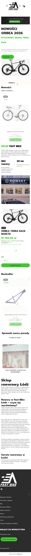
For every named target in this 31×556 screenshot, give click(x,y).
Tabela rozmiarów (5, 510)
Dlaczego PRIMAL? (5, 507)
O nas (1, 520)
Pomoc (2, 513)
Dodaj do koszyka (15, 265)
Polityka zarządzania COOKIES (9, 523)
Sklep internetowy (15, 554)
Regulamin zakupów (5, 497)
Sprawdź (6, 57)
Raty (1, 503)
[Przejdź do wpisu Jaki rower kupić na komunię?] (15, 356)
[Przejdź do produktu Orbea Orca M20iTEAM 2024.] (15, 112)
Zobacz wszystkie (6, 91)
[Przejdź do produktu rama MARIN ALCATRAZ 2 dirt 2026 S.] (15, 295)
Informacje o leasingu (6, 500)
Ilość (2, 257)
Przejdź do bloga (14, 338)
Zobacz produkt (15, 139)
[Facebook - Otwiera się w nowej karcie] (1, 489)
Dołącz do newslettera (8, 539)
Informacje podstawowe (7, 517)
